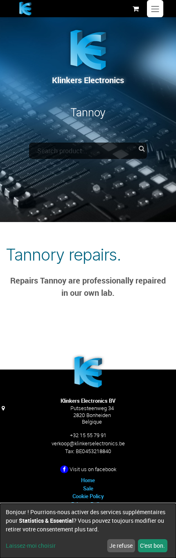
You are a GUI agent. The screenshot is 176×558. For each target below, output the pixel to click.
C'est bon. (152, 545)
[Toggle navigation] (155, 8)
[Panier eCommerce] (135, 8)
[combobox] (88, 151)
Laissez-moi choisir (31, 545)
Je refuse (121, 545)
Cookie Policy (88, 496)
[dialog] (88, 531)
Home (88, 480)
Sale (88, 488)
